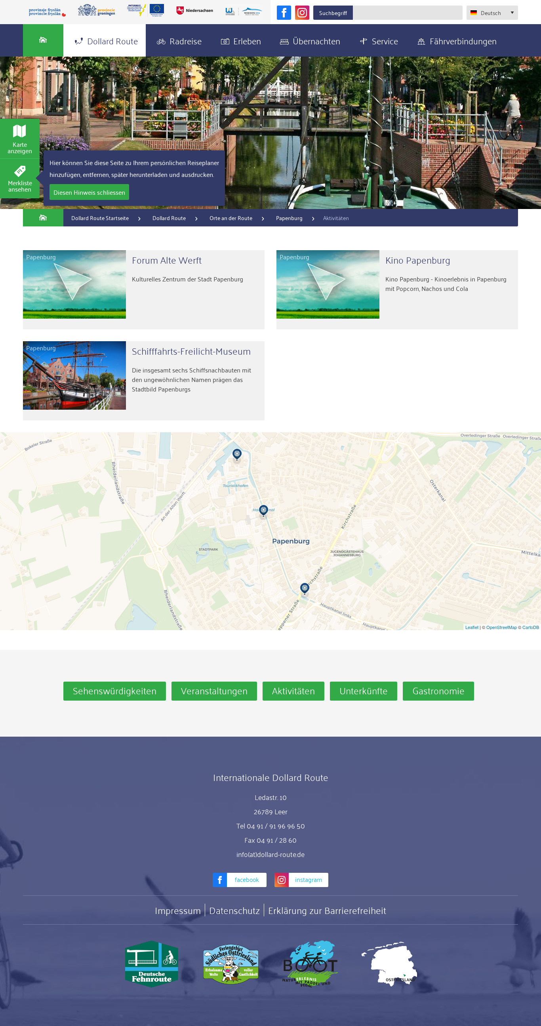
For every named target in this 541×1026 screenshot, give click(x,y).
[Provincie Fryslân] (47, 12)
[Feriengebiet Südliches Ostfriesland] (230, 964)
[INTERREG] (145, 10)
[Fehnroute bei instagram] (302, 13)
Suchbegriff (333, 12)
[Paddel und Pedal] (310, 964)
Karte (20, 147)
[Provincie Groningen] (96, 10)
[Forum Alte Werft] (144, 289)
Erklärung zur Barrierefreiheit (327, 910)
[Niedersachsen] (194, 10)
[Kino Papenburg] (397, 289)
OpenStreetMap (501, 627)
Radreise (186, 40)
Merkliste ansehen (20, 185)
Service (385, 40)
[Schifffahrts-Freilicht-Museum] (144, 380)
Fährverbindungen (463, 40)
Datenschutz (234, 910)
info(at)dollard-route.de (270, 853)
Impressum (178, 910)
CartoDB (530, 627)
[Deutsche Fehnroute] (151, 964)
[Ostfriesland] (389, 964)
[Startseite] (43, 40)
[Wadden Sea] (243, 12)
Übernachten (316, 40)
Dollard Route (112, 40)
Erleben (247, 40)
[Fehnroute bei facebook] (284, 13)
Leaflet (471, 627)
